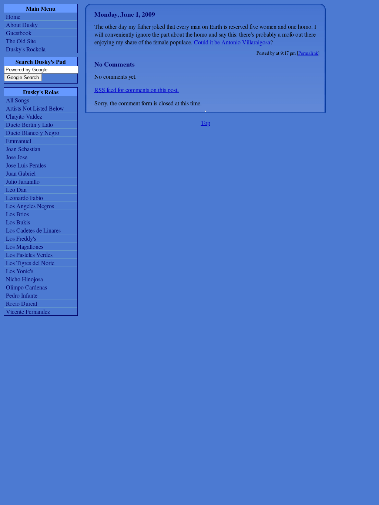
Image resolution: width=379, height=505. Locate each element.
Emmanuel (18, 141)
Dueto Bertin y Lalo (29, 124)
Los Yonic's (19, 271)
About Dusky (22, 24)
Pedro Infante (21, 295)
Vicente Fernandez (28, 311)
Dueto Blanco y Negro (32, 132)
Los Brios (17, 214)
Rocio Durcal (21, 303)
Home (13, 16)
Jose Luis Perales (26, 165)
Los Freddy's (21, 238)
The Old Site (21, 41)
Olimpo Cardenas (26, 287)
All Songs (17, 100)
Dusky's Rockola (26, 49)
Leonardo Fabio (24, 197)
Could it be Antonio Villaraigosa (232, 42)
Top (205, 122)
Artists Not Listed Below (35, 108)
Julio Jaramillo (23, 181)
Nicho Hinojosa (24, 279)
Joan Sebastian (23, 149)
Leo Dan (16, 189)
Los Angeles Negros (30, 206)
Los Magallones (24, 246)
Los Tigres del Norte (30, 263)
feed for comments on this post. (136, 90)
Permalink (308, 53)
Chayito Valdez (24, 116)
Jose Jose (16, 157)
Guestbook (18, 33)
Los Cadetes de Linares (33, 230)
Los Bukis (18, 222)
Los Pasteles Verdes (29, 254)
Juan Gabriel (21, 173)
